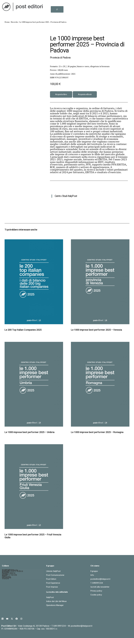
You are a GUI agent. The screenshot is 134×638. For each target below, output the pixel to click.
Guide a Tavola (9, 575)
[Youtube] (7, 619)
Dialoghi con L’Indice (12, 571)
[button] (57, 9)
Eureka (5, 572)
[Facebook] (16, 619)
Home (7, 22)
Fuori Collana (8, 573)
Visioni (5, 578)
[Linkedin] (2, 619)
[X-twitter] (12, 619)
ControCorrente (10, 570)
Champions (8, 569)
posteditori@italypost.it (81, 626)
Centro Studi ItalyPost (66, 196)
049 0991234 (59, 626)
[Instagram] (21, 619)
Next (4, 576)
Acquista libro (61, 94)
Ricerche (14, 22)
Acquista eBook (85, 94)
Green (5, 574)
